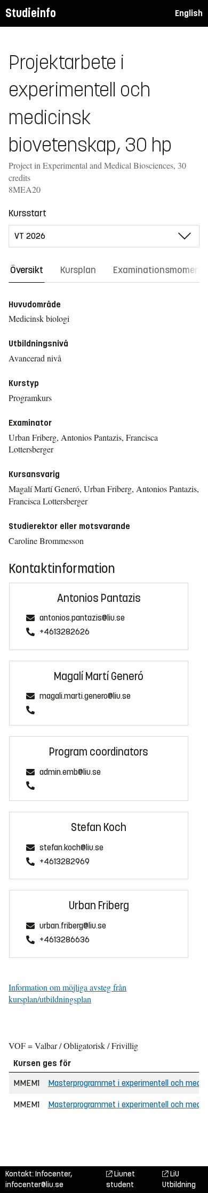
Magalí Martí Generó (98, 676)
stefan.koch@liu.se (71, 847)
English (189, 13)
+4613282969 (64, 861)
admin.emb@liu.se (70, 772)
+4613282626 (64, 632)
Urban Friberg (99, 905)
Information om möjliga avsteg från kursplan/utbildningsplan (67, 993)
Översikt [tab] (26, 270)
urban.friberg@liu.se (72, 926)
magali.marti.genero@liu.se (85, 696)
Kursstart (27, 213)
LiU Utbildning (179, 1179)
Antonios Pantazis (99, 598)
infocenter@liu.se (34, 1184)
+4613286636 (64, 940)
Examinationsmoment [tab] (158, 270)
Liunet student (120, 1179)
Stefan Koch (98, 827)
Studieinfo (30, 13)
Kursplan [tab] (78, 270)
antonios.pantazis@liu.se (82, 618)
